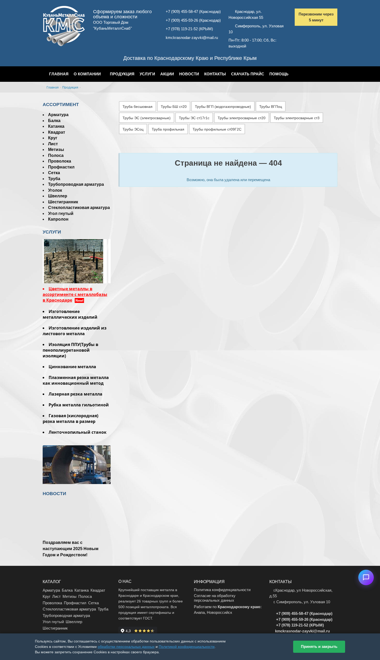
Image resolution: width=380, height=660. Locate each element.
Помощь (278, 74)
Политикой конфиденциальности (187, 647)
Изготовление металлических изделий (70, 314)
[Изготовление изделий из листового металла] (77, 479)
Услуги (147, 74)
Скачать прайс (247, 74)
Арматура (58, 114)
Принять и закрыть (319, 646)
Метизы (56, 149)
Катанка (56, 126)
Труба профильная (168, 129)
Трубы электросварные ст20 (241, 118)
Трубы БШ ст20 (174, 106)
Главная (59, 74)
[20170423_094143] (76, 261)
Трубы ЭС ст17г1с (194, 118)
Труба (54, 178)
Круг (52, 138)
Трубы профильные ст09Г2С (217, 129)
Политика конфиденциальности (222, 589)
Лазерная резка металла (75, 394)
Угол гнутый (60, 213)
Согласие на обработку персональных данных (214, 597)
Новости (189, 74)
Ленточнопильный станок (78, 432)
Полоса (56, 155)
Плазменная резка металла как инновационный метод (76, 380)
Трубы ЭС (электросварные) (147, 118)
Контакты (215, 74)
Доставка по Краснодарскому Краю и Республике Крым (190, 58)
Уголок (55, 190)
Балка (54, 120)
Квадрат (56, 132)
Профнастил (61, 167)
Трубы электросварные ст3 (297, 118)
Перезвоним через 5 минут (316, 17)
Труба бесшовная (138, 106)
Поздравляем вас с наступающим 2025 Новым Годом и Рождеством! (70, 548)
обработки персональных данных (126, 647)
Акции (167, 74)
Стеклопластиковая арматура (79, 207)
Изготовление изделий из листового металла (75, 330)
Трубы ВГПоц (270, 106)
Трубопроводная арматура (76, 184)
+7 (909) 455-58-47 (182, 11)
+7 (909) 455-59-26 (182, 20)
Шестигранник (63, 202)
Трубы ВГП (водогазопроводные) (223, 106)
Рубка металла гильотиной (79, 405)
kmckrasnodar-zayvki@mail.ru (192, 37)
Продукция (122, 74)
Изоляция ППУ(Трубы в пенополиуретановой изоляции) (70, 350)
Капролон (58, 219)
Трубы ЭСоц (133, 129)
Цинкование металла (72, 366)
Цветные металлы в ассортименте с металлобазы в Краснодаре (75, 294)
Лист (53, 144)
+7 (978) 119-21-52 (182, 29)
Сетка (54, 173)
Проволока (59, 161)
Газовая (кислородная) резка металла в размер (70, 418)
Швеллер (57, 196)
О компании (87, 74)
